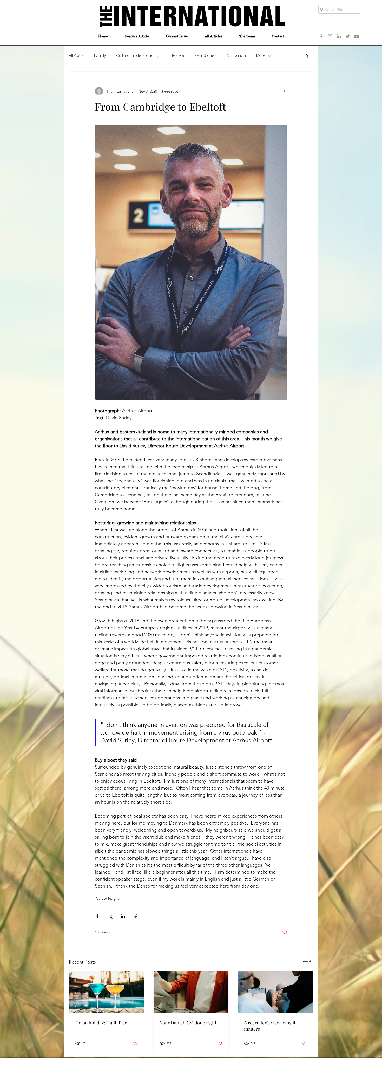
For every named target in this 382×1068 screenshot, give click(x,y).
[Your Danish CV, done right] (191, 992)
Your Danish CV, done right (188, 1023)
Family (100, 55)
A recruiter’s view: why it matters (269, 1026)
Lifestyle (177, 55)
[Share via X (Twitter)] (110, 916)
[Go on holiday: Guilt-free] (106, 992)
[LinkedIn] (339, 36)
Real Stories (205, 55)
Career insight (107, 898)
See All (307, 961)
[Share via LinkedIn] (122, 916)
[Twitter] (348, 36)
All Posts (76, 55)
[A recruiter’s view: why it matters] (275, 992)
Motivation (236, 55)
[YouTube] (356, 36)
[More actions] (284, 91)
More (261, 55)
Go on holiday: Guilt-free (101, 1023)
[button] (306, 56)
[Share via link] (135, 916)
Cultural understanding (137, 55)
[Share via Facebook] (97, 916)
